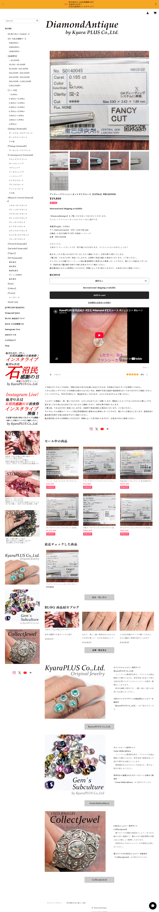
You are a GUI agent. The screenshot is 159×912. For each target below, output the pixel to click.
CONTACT (10, 340)
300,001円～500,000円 (19, 77)
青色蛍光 (12, 262)
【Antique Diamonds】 (17, 129)
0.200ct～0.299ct (17, 99)
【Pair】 (10, 284)
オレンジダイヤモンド (18, 218)
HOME (8, 29)
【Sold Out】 (13, 302)
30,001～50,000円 (17, 64)
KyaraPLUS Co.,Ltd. (99, 726)
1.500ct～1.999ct (16, 120)
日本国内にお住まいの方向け (99, 303)
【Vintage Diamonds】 (17, 146)
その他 (11, 141)
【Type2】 (12, 253)
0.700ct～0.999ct (16, 111)
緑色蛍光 (12, 279)
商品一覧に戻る (99, 597)
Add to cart (99, 295)
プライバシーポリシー (55, 903)
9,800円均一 (14, 43)
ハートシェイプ (15, 176)
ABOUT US (10, 335)
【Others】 (12, 288)
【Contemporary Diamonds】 (20, 155)
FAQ (7, 346)
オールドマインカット (18, 137)
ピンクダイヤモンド (17, 226)
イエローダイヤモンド (18, 205)
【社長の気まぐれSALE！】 (18, 34)
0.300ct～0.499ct (17, 103)
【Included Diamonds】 (17, 248)
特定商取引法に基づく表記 (76, 903)
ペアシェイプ (14, 168)
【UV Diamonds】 (15, 258)
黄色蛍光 (12, 266)
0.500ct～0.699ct (17, 107)
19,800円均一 (14, 47)
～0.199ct (13, 94)
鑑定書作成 (55, 275)
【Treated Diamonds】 (17, 244)
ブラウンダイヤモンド (18, 214)
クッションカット (16, 189)
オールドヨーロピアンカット (21, 133)
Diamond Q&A (12, 313)
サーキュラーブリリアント (20, 150)
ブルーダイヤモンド (17, 239)
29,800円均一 (15, 51)
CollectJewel (99, 880)
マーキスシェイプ (16, 172)
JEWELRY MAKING (15, 307)
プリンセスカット (16, 184)
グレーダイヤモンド (17, 222)
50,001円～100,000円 (18, 69)
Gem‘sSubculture (99, 803)
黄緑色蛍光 (13, 271)
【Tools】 (11, 293)
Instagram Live (12, 329)
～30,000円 (14, 60)
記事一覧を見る (99, 650)
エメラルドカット (16, 180)
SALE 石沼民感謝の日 (14, 324)
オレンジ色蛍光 (15, 275)
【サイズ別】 (12, 90)
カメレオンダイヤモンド (19, 235)
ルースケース (14, 297)
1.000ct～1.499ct (16, 116)
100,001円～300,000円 (19, 73)
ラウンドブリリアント (18, 159)
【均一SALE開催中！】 (17, 39)
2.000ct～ (13, 124)
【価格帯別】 (12, 56)
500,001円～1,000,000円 (20, 81)
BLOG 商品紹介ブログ (15, 318)
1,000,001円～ (15, 86)
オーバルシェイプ (16, 163)
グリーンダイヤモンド (18, 210)
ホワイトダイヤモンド (18, 231)
